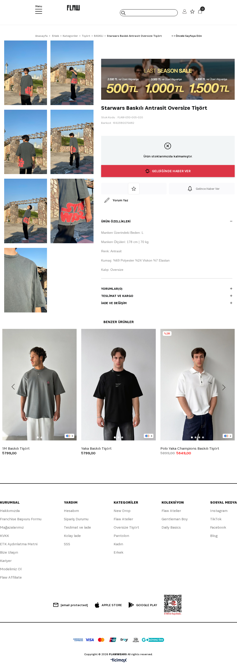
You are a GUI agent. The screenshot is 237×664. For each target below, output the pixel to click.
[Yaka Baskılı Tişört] (118, 384)
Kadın (118, 544)
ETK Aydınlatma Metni (18, 544)
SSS (67, 544)
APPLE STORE (112, 605)
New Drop (122, 510)
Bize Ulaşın (9, 552)
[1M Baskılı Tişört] (39, 384)
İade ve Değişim (114, 303)
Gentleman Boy (175, 519)
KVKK (4, 535)
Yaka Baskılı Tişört (96, 448)
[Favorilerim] (192, 12)
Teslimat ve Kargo (117, 296)
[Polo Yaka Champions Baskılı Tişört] (197, 384)
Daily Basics (171, 527)
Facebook (218, 527)
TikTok (215, 519)
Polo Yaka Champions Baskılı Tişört (189, 448)
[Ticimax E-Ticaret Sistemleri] (118, 660)
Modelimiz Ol (11, 569)
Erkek (118, 552)
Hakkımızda (10, 510)
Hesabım (71, 510)
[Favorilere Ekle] (134, 188)
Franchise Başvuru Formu (20, 519)
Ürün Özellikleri (116, 221)
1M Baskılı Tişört (16, 448)
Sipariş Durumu (76, 519)
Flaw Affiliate (11, 577)
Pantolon (121, 535)
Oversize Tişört (126, 527)
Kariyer (6, 560)
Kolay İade (72, 535)
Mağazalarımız (12, 527)
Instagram (219, 510)
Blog (214, 535)
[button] (38, 437)
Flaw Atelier (123, 519)
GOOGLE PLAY (146, 605)
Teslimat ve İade (77, 527)
